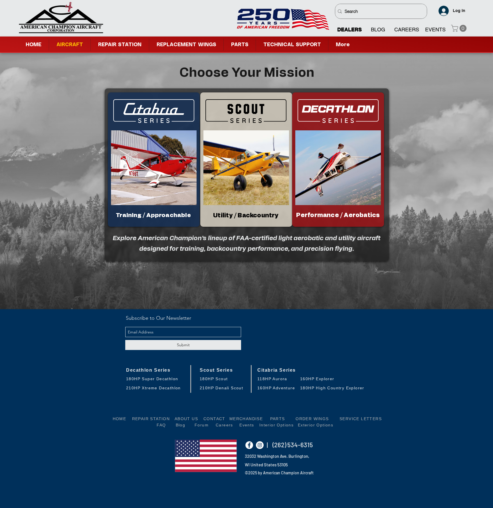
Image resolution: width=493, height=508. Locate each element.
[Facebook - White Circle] (249, 445)
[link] (459, 28)
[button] (292, 45)
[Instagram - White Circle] (260, 445)
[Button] (153, 160)
